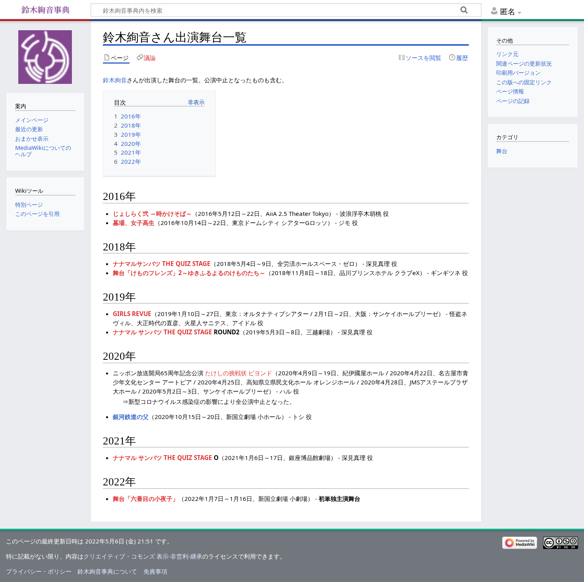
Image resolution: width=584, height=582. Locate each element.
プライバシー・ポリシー (39, 571)
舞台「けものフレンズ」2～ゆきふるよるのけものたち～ (189, 273)
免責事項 (155, 571)
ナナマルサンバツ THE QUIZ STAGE (162, 264)
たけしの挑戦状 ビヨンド (238, 373)
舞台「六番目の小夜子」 (145, 498)
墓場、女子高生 (134, 223)
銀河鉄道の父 (131, 417)
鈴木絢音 (115, 80)
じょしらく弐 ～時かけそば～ (152, 213)
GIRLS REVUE (132, 314)
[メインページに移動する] (45, 56)
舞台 (501, 151)
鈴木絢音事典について (107, 571)
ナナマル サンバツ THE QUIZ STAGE (162, 332)
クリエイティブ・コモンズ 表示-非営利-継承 (142, 556)
